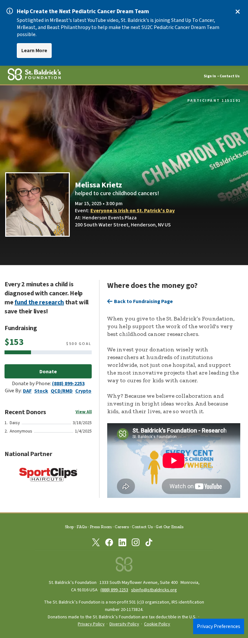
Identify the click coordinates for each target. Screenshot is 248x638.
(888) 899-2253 (68, 383)
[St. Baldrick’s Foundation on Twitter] (96, 543)
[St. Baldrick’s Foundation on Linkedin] (122, 543)
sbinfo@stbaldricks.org (154, 589)
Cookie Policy (157, 624)
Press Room (101, 526)
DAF (27, 391)
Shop (69, 526)
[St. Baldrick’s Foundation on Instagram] (136, 543)
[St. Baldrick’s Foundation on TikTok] (149, 543)
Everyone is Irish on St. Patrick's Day (132, 210)
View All (84, 412)
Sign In (210, 76)
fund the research (39, 302)
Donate (48, 371)
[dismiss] (238, 11)
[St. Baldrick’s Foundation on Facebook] (109, 543)
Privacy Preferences (218, 626)
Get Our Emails (169, 526)
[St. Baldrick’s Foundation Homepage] (124, 566)
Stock (41, 391)
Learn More (34, 50)
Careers (122, 526)
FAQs (82, 526)
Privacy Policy (91, 624)
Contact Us (230, 76)
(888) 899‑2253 (114, 589)
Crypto (83, 391)
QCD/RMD (62, 391)
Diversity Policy (124, 624)
